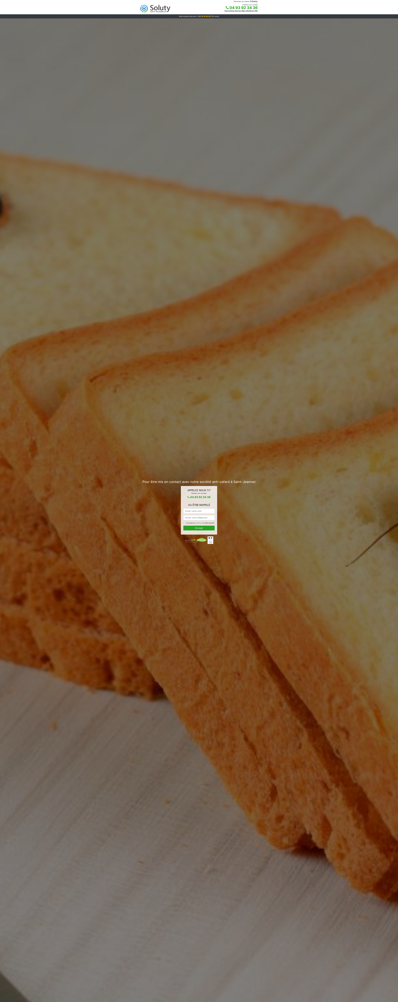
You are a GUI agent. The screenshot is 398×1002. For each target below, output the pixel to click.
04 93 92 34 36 (243, 7)
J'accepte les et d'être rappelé (200, 523)
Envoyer (199, 528)
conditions (198, 523)
